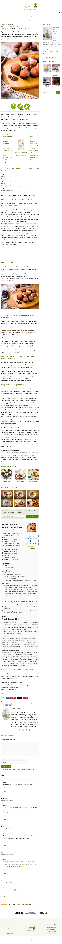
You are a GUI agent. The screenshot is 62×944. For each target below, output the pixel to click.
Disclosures (10, 931)
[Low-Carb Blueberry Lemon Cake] (47, 81)
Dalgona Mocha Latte (56, 86)
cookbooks (21, 155)
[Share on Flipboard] (13, 698)
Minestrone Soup (52, 931)
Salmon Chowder (17, 682)
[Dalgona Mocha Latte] (56, 81)
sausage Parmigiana (11, 689)
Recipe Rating (5, 739)
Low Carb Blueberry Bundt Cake (56, 74)
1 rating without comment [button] (24, 904)
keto (8, 703)
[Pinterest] (29, 730)
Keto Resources (38, 13)
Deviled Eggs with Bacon (33, 481)
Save (32, 516)
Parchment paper (9, 567)
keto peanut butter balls (14, 703)
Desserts (4, 701)
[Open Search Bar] (31, 21)
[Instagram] (19, 730)
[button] (28, 546)
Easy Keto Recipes (24, 13)
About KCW (50, 13)
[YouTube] (23, 730)
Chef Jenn (15, 559)
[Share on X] (19, 698)
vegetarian (32, 703)
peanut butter (27, 703)
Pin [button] (32, 541)
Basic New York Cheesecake (47, 73)
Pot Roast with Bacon (52, 933)
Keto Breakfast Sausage (7, 704)
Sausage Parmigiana (51, 929)
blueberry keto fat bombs (22, 332)
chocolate (5, 703)
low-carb (22, 703)
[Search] (58, 92)
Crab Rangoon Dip (51, 927)
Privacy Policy (10, 933)
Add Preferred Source (32, 538)
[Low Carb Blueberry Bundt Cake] (56, 68)
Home (3, 13)
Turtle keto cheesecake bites (9, 330)
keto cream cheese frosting (27, 350)
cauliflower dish (13, 687)
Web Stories (10, 928)
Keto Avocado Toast (7, 705)
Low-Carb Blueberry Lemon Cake (47, 86)
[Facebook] (26, 730)
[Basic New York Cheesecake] (47, 68)
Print (32, 536)
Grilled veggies (5, 685)
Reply (4, 791)
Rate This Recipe (32, 544)
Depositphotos (35, 940)
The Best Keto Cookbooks (12, 13)
